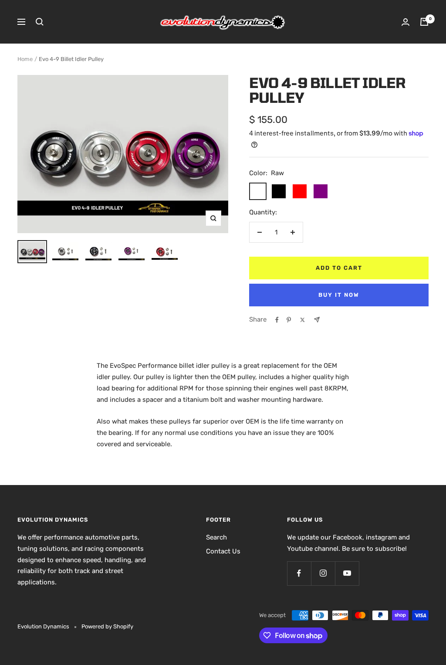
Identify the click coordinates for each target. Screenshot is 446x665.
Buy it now (338, 295)
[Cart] (424, 22)
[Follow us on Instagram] (323, 573)
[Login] (405, 22)
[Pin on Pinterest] (289, 320)
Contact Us (223, 551)
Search (216, 537)
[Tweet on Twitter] (302, 320)
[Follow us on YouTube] (347, 573)
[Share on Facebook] (277, 320)
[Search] (40, 22)
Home (25, 59)
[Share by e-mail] (317, 319)
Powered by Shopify (107, 626)
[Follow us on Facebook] (299, 573)
